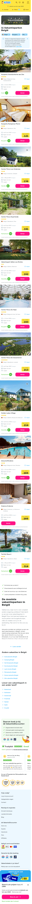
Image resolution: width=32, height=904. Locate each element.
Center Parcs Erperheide (9, 217)
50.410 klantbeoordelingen (21, 749)
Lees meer (19, 46)
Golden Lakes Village (8, 413)
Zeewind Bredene (7, 461)
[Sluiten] (28, 885)
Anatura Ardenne (7, 506)
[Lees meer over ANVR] (4, 739)
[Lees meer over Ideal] (11, 739)
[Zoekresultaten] (16, 2)
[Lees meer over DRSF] (14, 739)
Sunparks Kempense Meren (10, 124)
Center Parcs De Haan (9, 310)
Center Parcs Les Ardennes (10, 169)
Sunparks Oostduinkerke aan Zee (12, 74)
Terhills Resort (6, 554)
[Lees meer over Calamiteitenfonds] (11, 857)
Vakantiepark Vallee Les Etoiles (12, 262)
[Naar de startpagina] (6, 2)
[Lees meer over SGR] (8, 739)
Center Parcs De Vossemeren (11, 357)
